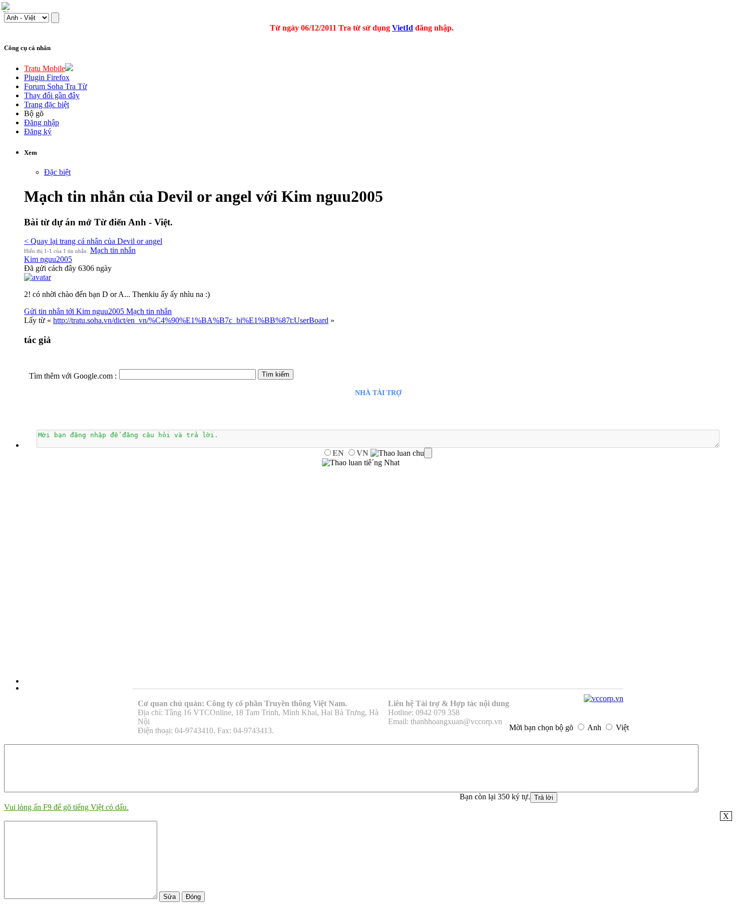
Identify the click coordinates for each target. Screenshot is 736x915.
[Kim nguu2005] (37, 277)
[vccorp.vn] (603, 698)
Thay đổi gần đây (52, 95)
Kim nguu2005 (48, 259)
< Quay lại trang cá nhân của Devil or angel (93, 241)
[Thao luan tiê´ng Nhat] (361, 462)
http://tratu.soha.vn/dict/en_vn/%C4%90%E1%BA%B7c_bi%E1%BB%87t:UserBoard (190, 320)
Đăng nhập (41, 122)
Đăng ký (38, 131)
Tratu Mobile (44, 68)
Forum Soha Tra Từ (55, 86)
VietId (402, 28)
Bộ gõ (34, 113)
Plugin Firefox (47, 77)
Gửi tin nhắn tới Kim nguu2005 (75, 311)
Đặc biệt (57, 172)
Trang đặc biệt (46, 104)
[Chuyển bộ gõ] (7, 7)
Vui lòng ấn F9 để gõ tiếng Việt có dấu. (66, 807)
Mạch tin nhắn (113, 250)
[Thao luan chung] (401, 453)
